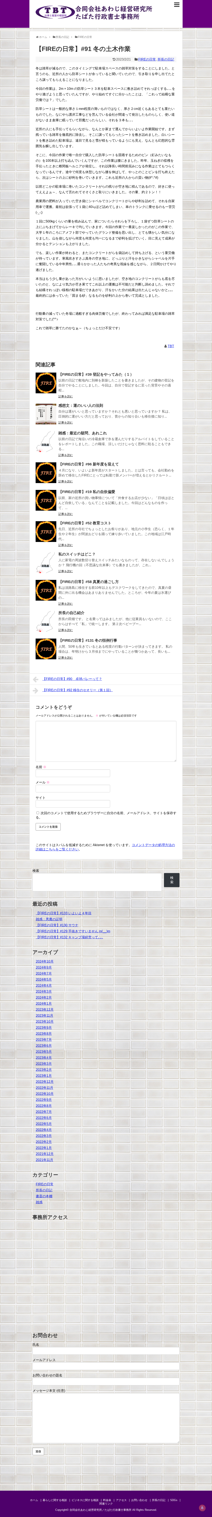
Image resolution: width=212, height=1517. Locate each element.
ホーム (34, 1500)
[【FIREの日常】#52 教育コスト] (46, 531)
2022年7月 (44, 1112)
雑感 (39, 1202)
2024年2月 (44, 997)
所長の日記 (166, 59)
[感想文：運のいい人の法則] (46, 414)
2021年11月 (44, 1160)
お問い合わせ (139, 1500)
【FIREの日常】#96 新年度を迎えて (88, 464)
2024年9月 (44, 967)
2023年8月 (44, 1033)
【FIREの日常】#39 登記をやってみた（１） (96, 374)
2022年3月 (44, 1136)
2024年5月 (44, 979)
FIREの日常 (147, 59)
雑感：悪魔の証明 (49, 919)
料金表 (107, 1500)
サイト (41, 797)
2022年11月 (44, 1087)
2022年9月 (44, 1100)
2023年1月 (44, 1075)
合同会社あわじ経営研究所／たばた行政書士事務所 (100, 1509)
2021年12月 (45, 1154)
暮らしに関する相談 (55, 1500)
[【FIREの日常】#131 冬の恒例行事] (46, 649)
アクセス (121, 1500)
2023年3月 (44, 1063)
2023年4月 (44, 1057)
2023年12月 (45, 1009)
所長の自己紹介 (71, 613)
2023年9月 (44, 1027)
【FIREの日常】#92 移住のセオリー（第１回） (77, 690)
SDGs (173, 1500)
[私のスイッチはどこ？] (46, 562)
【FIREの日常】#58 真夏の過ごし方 (88, 582)
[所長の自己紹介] (46, 621)
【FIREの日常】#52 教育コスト (84, 523)
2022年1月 (44, 1148)
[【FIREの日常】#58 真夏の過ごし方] (46, 590)
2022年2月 (44, 1142)
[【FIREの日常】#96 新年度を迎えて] (46, 472)
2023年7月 (44, 1039)
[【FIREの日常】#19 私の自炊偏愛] (46, 500)
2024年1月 (44, 1003)
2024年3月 (44, 991)
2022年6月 (44, 1118)
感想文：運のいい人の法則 (80, 405)
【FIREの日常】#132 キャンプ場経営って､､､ (69, 937)
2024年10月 (45, 961)
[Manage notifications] (202, 1508)
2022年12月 (45, 1081)
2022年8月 (44, 1106)
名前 (41, 767)
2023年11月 (44, 1015)
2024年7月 (44, 973)
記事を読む (65, 396)
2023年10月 (45, 1021)
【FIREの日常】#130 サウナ (57, 925)
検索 (36, 870)
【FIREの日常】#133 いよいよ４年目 (64, 913)
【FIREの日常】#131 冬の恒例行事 (87, 640)
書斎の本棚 (44, 1196)
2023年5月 (44, 1051)
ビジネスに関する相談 (85, 1500)
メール (43, 782)
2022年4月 (44, 1130)
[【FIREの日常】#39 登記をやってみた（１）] (46, 383)
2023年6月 (44, 1045)
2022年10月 (45, 1094)
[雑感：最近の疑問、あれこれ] (46, 441)
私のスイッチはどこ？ (77, 554)
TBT (171, 346)
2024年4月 (44, 985)
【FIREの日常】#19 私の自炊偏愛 (86, 492)
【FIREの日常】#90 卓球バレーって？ (72, 679)
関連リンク (106, 1503)
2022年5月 (44, 1124)
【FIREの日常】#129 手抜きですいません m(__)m (73, 931)
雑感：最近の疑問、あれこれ (82, 433)
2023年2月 (44, 1069)
